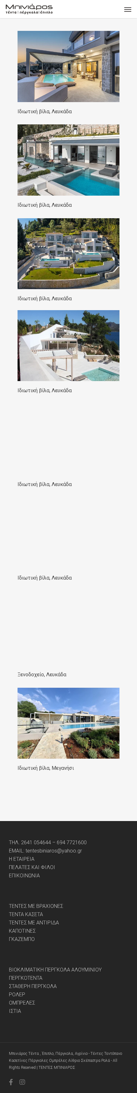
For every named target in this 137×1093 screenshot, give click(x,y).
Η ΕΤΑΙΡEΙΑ (21, 859)
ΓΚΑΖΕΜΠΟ (22, 939)
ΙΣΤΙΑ (15, 1011)
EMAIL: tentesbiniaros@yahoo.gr (45, 851)
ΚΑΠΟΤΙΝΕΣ (22, 931)
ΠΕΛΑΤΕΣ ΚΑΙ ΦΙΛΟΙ (32, 867)
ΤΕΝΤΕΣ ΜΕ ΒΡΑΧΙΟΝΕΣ (36, 906)
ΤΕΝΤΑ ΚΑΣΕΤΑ (26, 914)
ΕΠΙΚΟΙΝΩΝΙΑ (24, 876)
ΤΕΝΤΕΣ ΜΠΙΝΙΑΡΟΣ (57, 1067)
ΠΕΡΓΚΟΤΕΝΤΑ (25, 978)
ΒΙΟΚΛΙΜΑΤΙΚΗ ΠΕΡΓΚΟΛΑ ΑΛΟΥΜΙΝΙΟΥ (55, 970)
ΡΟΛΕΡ (17, 995)
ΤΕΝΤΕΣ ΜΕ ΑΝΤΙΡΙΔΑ (34, 923)
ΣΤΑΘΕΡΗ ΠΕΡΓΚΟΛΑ (33, 986)
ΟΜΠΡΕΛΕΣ (22, 1003)
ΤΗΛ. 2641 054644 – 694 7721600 (48, 843)
